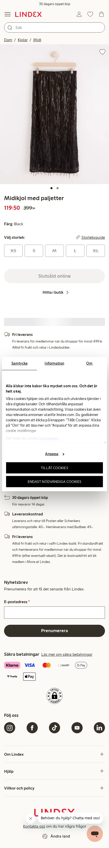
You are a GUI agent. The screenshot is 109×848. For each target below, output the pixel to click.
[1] (51, 188)
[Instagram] (9, 727)
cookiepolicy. (49, 438)
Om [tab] (89, 363)
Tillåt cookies (54, 468)
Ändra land (60, 836)
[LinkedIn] (99, 727)
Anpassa (52, 454)
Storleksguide (93, 237)
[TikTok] (54, 727)
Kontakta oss (34, 826)
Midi (37, 39)
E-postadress (17, 602)
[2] (58, 188)
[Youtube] (77, 727)
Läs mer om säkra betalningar (66, 654)
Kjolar (23, 39)
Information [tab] (54, 363)
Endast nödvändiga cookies (55, 481)
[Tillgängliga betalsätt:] (54, 671)
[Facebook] (32, 727)
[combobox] (54, 27)
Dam (8, 39)
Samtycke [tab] (19, 363)
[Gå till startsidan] (28, 14)
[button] (54, 114)
